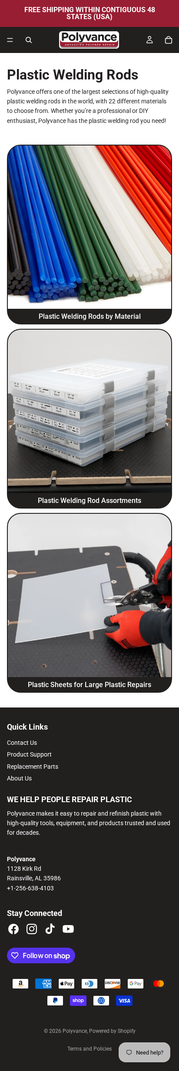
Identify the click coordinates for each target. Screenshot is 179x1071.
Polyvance (75, 1031)
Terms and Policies (89, 1049)
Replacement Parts (32, 766)
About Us (19, 778)
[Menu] (10, 40)
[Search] (28, 40)
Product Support (29, 754)
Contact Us (22, 742)
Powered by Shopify (112, 1031)
